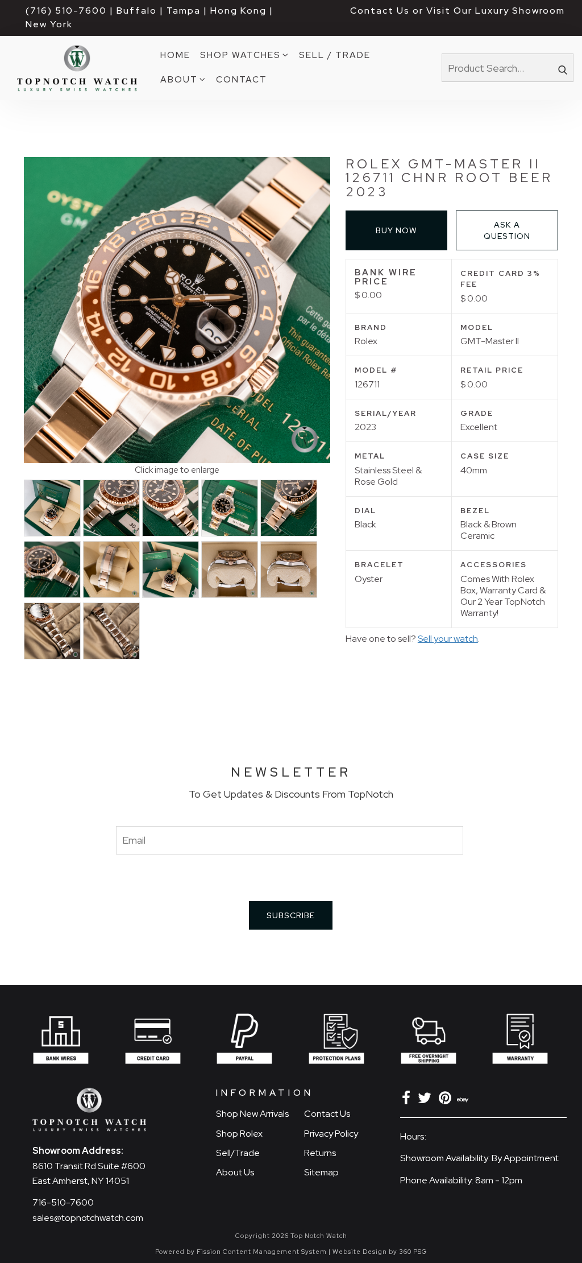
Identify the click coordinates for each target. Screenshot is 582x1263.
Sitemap (321, 1172)
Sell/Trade (238, 1153)
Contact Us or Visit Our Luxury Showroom (457, 10)
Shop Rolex (239, 1134)
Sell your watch (448, 639)
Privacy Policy (331, 1134)
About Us (235, 1172)
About (179, 79)
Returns (320, 1153)
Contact (241, 79)
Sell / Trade (335, 55)
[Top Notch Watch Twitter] (426, 1100)
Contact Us (327, 1114)
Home (175, 55)
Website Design (359, 1252)
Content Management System (275, 1252)
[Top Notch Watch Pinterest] (447, 1100)
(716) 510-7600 (66, 10)
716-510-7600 (63, 1202)
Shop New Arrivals (252, 1114)
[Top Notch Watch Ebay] (464, 1100)
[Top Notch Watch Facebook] (408, 1100)
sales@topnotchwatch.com (87, 1218)
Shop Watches (240, 55)
